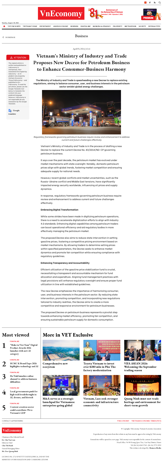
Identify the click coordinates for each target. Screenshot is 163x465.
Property (117, 26)
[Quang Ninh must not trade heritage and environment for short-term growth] (142, 385)
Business (74, 26)
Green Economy (60, 26)
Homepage (10, 37)
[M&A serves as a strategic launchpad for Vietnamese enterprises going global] (61, 385)
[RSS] (154, 2)
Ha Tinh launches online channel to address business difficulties (23, 378)
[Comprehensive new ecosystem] (61, 350)
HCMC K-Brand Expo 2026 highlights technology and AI (24, 365)
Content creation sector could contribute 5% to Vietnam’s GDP (22, 409)
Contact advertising (12, 421)
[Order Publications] (151, 14)
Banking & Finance (102, 26)
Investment (45, 26)
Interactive (154, 26)
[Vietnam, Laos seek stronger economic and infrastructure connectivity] (101, 385)
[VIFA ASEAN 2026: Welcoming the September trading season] (142, 350)
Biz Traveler (130, 26)
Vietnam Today (30, 26)
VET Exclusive (14, 26)
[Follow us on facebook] (149, 2)
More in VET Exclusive (68, 334)
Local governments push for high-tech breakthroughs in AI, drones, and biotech (24, 394)
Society (142, 26)
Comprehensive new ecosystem (55, 365)
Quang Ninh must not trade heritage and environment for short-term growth (142, 402)
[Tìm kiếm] (159, 2)
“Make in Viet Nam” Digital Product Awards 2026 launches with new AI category (23, 349)
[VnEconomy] (145, 2)
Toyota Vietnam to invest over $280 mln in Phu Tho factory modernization (99, 367)
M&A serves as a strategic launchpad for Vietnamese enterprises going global (59, 402)
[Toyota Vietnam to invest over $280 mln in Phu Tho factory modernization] (101, 350)
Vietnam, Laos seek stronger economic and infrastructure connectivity (101, 402)
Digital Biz (85, 26)
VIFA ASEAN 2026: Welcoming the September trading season (140, 367)
